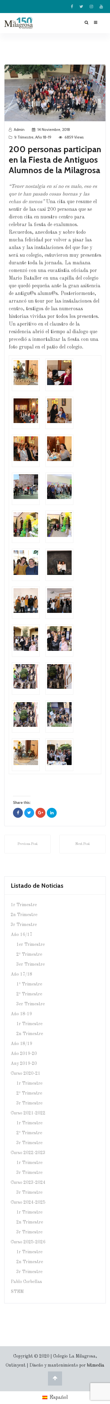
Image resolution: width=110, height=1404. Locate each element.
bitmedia (95, 1365)
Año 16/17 (21, 935)
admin (19, 129)
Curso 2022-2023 (28, 1153)
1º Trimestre (29, 984)
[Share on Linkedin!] (52, 813)
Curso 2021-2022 (28, 1113)
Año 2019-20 (24, 1054)
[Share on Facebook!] (18, 813)
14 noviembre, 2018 (54, 129)
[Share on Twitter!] (29, 813)
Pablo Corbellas (26, 1282)
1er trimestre (30, 944)
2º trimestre (29, 954)
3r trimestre (24, 925)
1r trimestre (24, 137)
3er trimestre (30, 964)
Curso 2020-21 (25, 1073)
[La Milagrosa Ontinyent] (24, 23)
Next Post (82, 844)
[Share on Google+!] (40, 813)
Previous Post (27, 844)
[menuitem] (55, 1398)
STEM (17, 1292)
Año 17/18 (21, 974)
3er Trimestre (30, 1004)
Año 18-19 (43, 137)
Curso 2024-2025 (28, 1202)
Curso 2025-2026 (28, 1242)
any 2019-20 (24, 1063)
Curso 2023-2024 (28, 1182)
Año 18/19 (21, 1044)
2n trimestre (24, 915)
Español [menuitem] (58, 1397)
